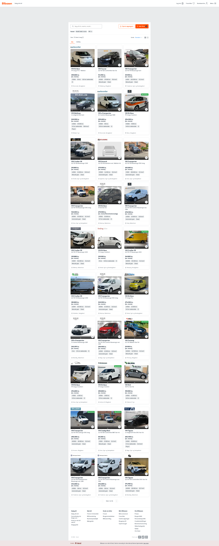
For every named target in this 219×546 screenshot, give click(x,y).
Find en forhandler (93, 514)
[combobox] (86, 26)
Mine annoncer (123, 514)
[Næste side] (116, 501)
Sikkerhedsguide (140, 526)
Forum (105, 514)
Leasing (78, 42)
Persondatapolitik (140, 519)
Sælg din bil (75, 514)
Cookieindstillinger (140, 521)
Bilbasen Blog (107, 519)
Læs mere (146, 543)
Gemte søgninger (124, 519)
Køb (72, 42)
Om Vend (137, 531)
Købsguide (90, 521)
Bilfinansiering (91, 516)
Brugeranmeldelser (108, 516)
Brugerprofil (122, 521)
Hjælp (136, 529)
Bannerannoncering (141, 524)
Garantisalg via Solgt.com (76, 517)
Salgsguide (74, 525)
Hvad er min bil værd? (75, 521)
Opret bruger (123, 524)
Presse (137, 514)
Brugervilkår (138, 516)
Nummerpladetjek (92, 519)
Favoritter (122, 516)
